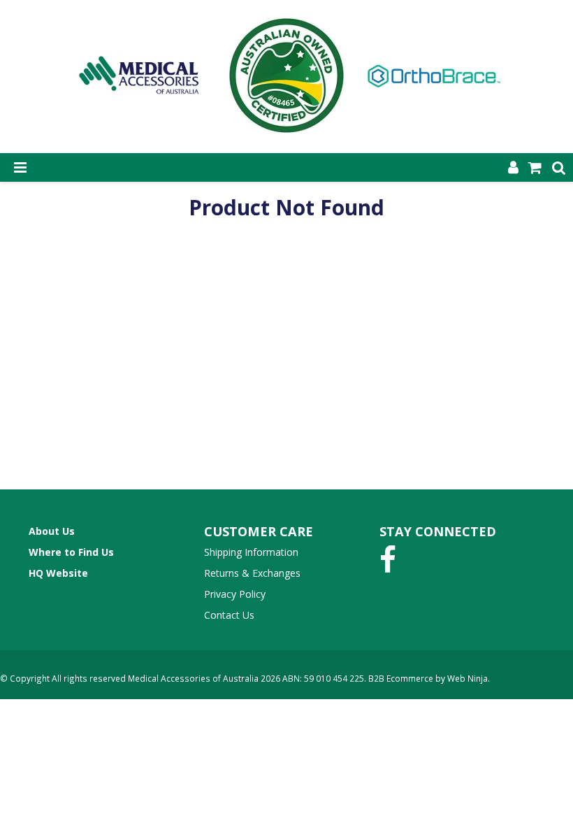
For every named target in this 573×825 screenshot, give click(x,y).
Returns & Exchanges (252, 573)
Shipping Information (251, 552)
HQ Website (58, 573)
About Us (52, 531)
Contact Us (229, 615)
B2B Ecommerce (400, 678)
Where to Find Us (71, 552)
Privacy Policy (235, 594)
